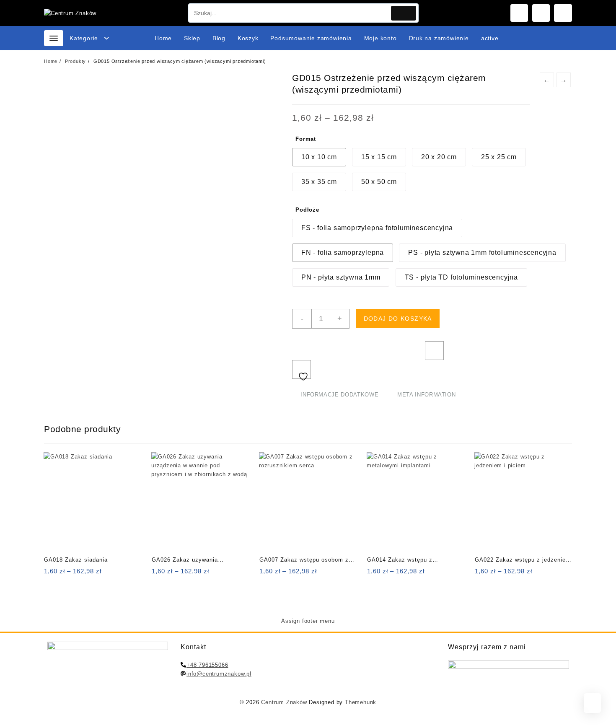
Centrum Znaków (284, 702)
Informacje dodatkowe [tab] (339, 394)
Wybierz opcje (51, 574)
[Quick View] (67, 574)
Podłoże (307, 210)
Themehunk (360, 702)
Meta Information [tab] (426, 394)
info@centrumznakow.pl (218, 674)
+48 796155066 (207, 665)
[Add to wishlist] (301, 369)
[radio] (319, 157)
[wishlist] (84, 574)
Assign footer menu (307, 621)
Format (305, 139)
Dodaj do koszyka (398, 318)
